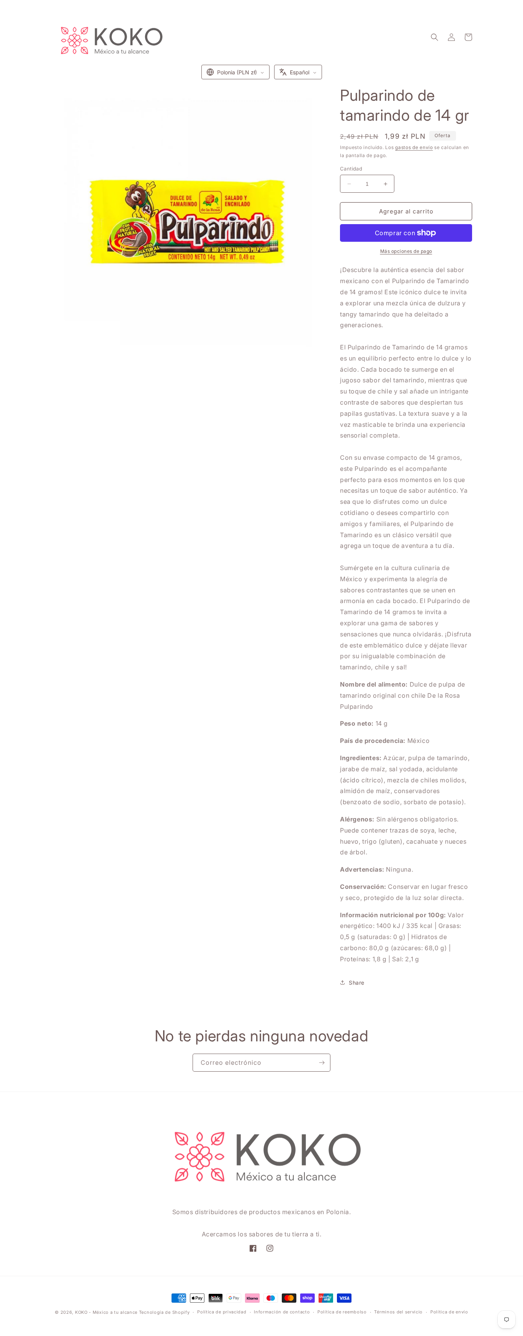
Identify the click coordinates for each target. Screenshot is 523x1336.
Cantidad (351, 169)
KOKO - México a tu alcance (106, 1312)
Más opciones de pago (406, 251)
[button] (434, 37)
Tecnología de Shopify (164, 1312)
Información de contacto (282, 1312)
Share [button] (356, 982)
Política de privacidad (221, 1312)
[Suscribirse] (321, 1063)
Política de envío (449, 1312)
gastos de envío (414, 147)
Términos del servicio (398, 1312)
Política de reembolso (342, 1312)
